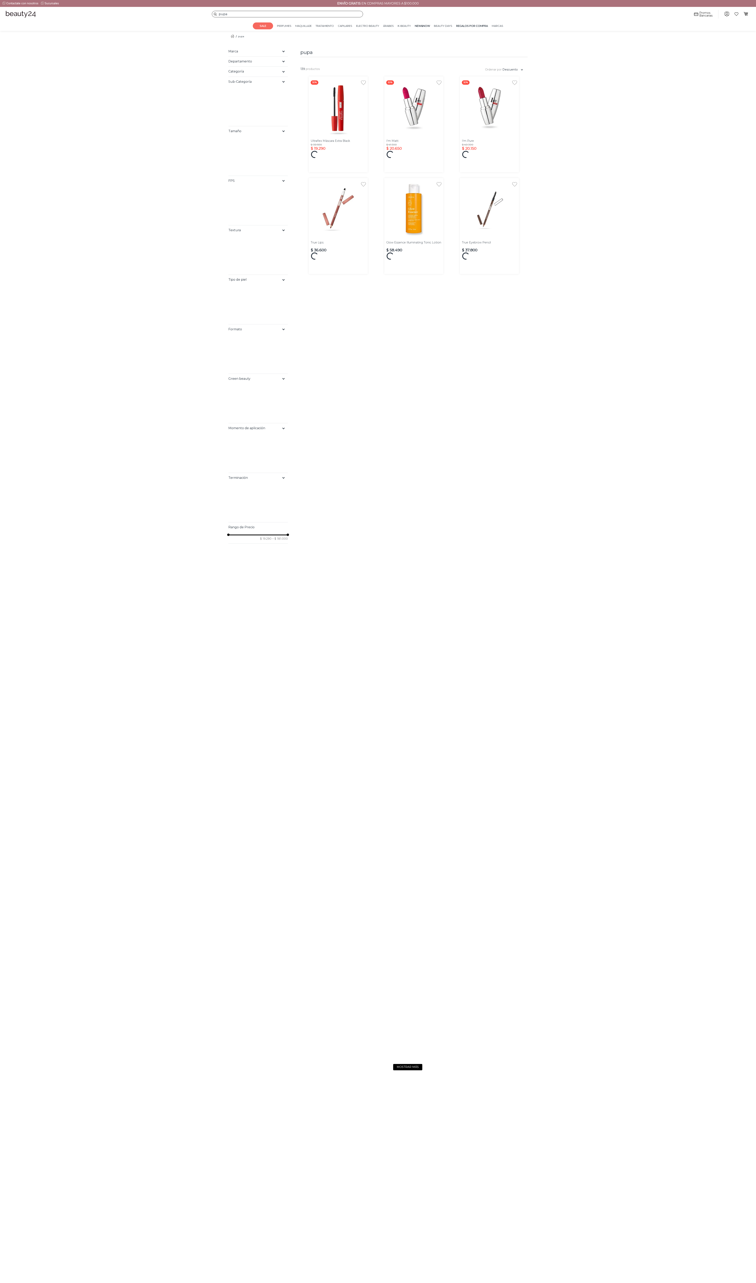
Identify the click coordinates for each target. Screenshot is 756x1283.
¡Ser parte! (634, 1262)
